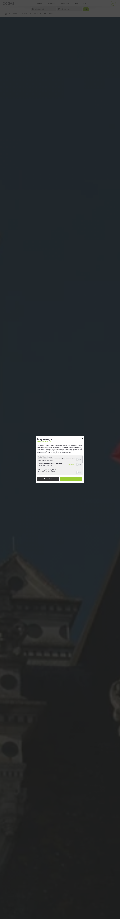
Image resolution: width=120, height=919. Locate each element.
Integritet (49, 441)
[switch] (79, 459)
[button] (77, 459)
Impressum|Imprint (41, 441)
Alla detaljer (71, 464)
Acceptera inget (48, 479)
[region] (60, 465)
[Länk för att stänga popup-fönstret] (82, 438)
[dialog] (60, 459)
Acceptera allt (71, 479)
